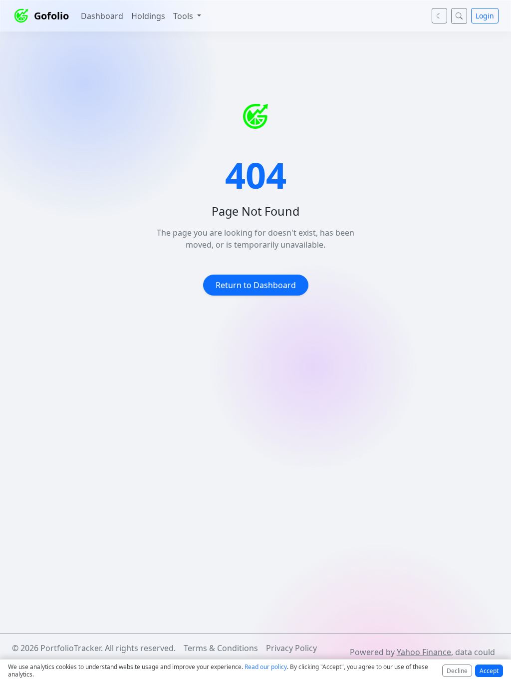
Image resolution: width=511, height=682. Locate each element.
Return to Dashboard (256, 285)
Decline (457, 671)
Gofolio (51, 15)
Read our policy (266, 667)
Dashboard (102, 15)
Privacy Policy (291, 648)
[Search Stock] (459, 16)
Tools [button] (184, 15)
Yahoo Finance (424, 652)
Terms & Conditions (221, 648)
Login (485, 15)
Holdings (148, 15)
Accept (489, 671)
